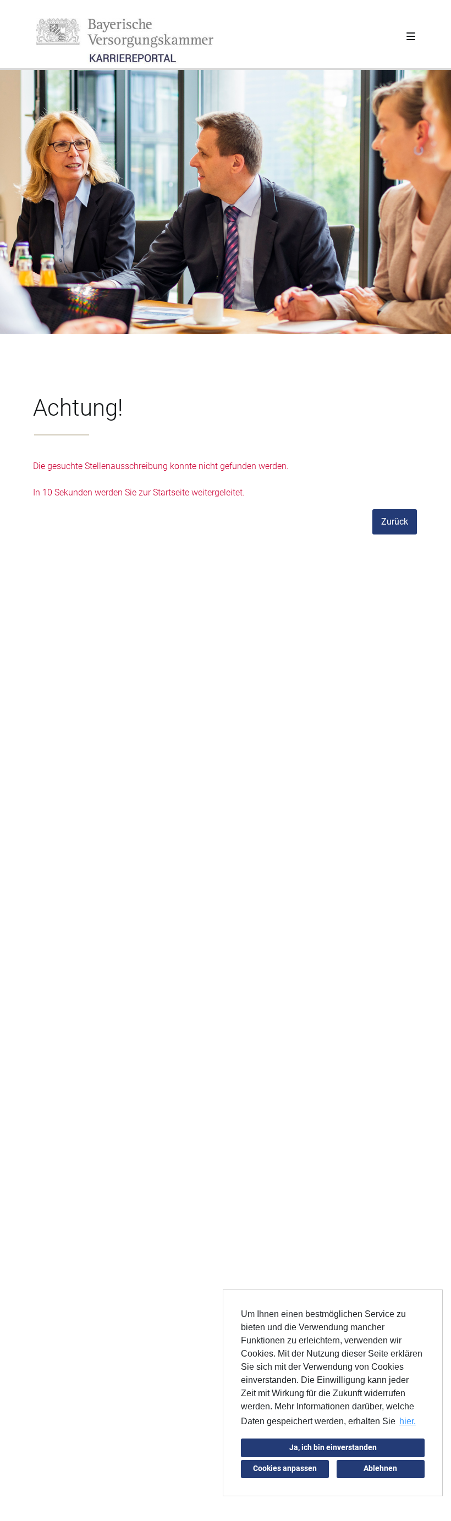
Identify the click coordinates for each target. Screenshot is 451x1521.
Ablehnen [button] (380, 1468)
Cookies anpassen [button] (285, 1468)
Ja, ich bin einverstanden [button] (333, 1447)
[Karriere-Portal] (124, 41)
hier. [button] (407, 1421)
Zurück (394, 521)
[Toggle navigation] (410, 34)
